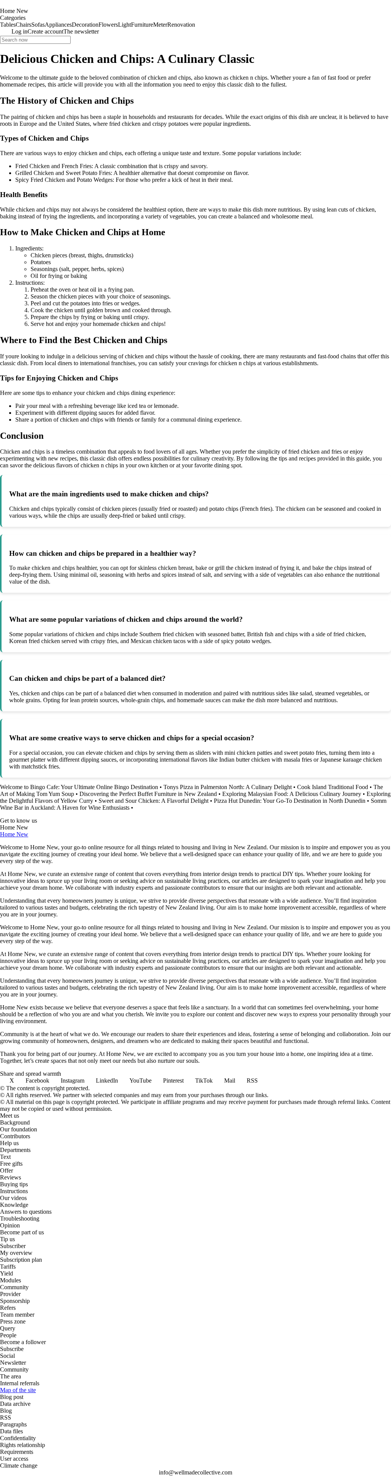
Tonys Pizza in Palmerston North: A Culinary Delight (227, 787)
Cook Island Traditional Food (332, 787)
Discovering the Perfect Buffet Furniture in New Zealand (148, 794)
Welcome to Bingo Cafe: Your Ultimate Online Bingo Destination (79, 787)
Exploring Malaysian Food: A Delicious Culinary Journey (291, 794)
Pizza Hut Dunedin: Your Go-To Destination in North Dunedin (289, 800)
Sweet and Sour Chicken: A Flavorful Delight (153, 800)
